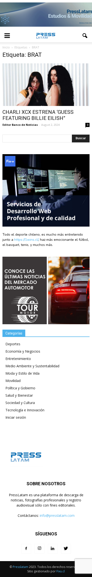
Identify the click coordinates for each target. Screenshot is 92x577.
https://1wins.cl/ (26, 239)
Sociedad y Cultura (20, 402)
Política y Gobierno (20, 388)
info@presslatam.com (57, 515)
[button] (85, 35)
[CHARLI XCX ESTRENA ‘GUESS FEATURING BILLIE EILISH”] (46, 84)
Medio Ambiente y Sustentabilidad (32, 366)
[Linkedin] (53, 549)
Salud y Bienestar (19, 395)
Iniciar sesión (15, 417)
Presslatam (20, 567)
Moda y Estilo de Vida (22, 373)
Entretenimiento (18, 358)
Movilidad (13, 380)
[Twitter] (66, 549)
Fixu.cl (60, 571)
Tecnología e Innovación (24, 410)
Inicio (6, 47)
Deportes (12, 344)
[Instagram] (39, 549)
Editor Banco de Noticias (20, 125)
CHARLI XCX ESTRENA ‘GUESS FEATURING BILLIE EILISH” (38, 115)
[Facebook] (26, 549)
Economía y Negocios (22, 351)
